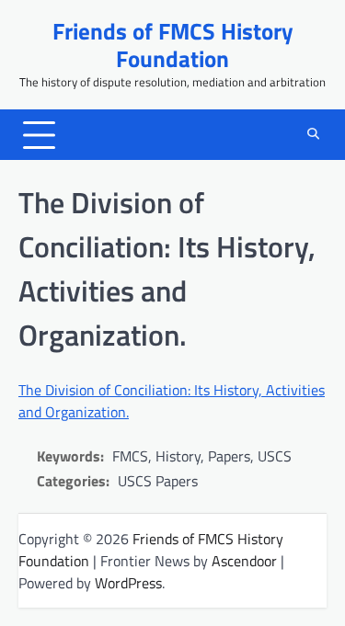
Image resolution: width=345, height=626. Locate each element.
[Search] (313, 135)
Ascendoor (244, 561)
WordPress (128, 583)
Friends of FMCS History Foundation (172, 45)
